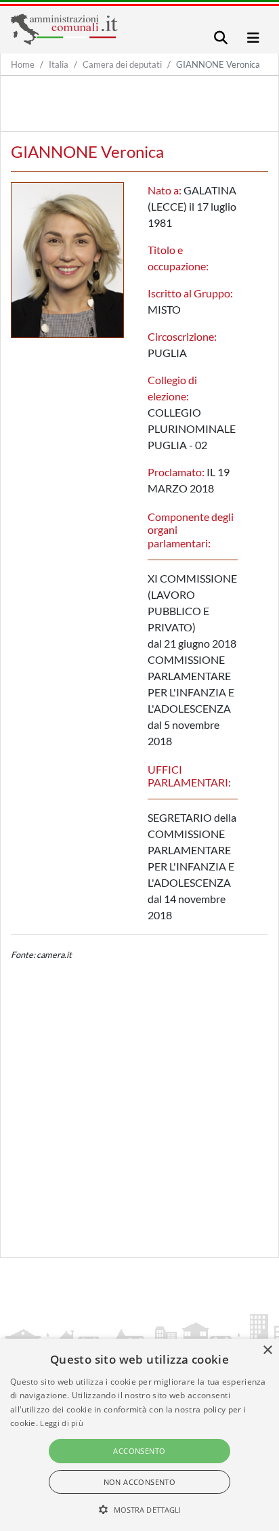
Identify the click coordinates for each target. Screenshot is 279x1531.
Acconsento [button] (139, 1451)
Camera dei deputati (122, 64)
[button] (139, 1509)
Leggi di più (61, 1423)
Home (23, 64)
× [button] (267, 1350)
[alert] (139, 1435)
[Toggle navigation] (220, 37)
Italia (58, 64)
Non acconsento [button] (140, 1482)
